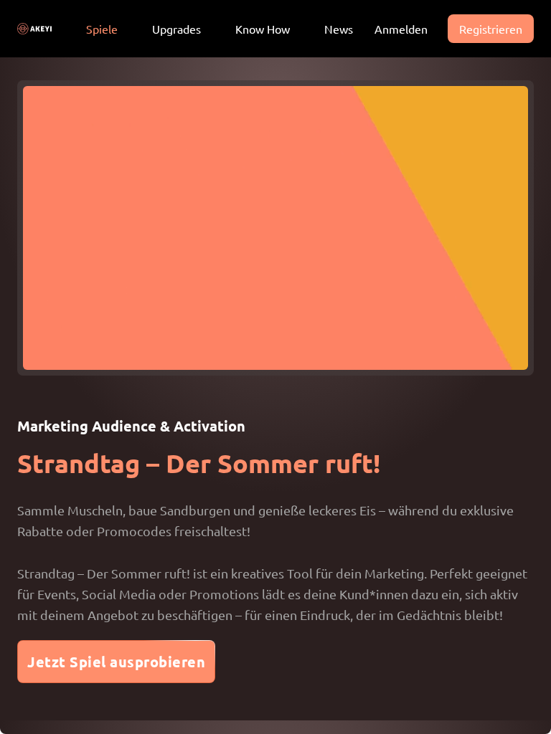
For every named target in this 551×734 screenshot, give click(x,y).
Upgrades (176, 29)
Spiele (102, 29)
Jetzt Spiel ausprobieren (116, 661)
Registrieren (490, 29)
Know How (262, 29)
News (338, 29)
